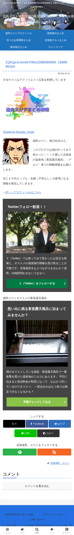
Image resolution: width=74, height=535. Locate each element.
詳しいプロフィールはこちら (23, 192)
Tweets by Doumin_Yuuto (18, 132)
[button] (48, 433)
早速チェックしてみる (37, 401)
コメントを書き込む (37, 486)
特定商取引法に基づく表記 (19, 514)
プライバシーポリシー (55, 514)
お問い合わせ (37, 519)
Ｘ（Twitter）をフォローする (37, 283)
